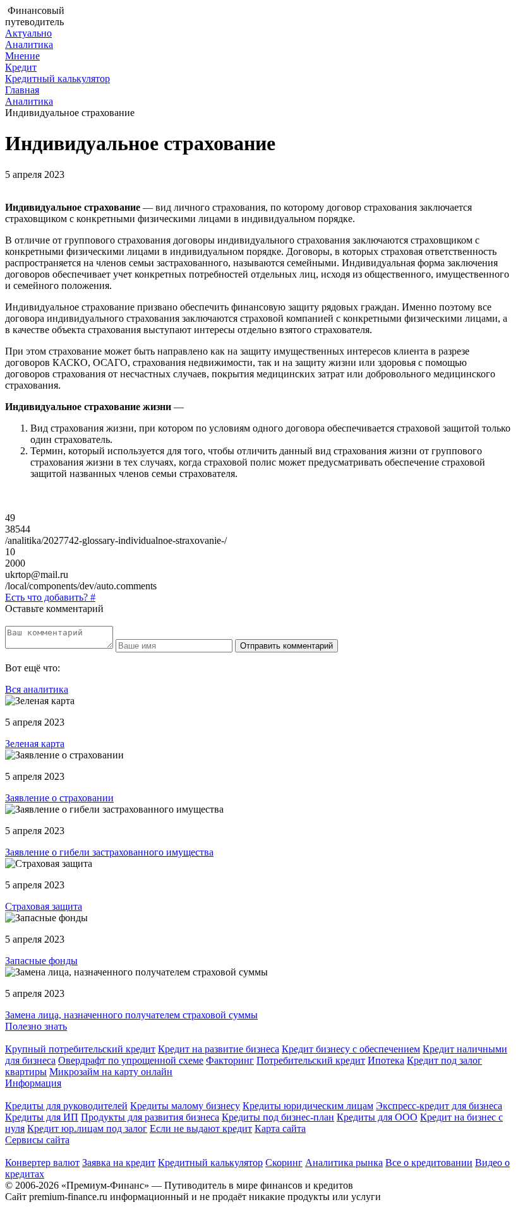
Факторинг (230, 1060)
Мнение (22, 55)
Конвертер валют (42, 1162)
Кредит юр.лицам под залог (87, 1128)
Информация (33, 1083)
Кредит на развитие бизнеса (218, 1049)
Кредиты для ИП (41, 1117)
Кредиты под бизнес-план (278, 1117)
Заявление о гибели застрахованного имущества (109, 852)
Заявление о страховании (59, 797)
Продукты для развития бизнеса (150, 1117)
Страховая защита (43, 906)
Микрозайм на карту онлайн (110, 1071)
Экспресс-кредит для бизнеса (439, 1105)
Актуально (28, 33)
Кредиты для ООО (377, 1117)
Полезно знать (36, 1026)
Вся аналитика (36, 689)
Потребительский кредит (310, 1060)
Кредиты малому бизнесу (185, 1105)
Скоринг (284, 1162)
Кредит (21, 67)
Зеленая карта (34, 743)
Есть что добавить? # (50, 597)
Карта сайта (280, 1128)
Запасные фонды (41, 960)
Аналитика (29, 44)
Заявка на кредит (118, 1162)
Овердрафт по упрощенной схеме (130, 1060)
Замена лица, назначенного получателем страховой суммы (131, 1015)
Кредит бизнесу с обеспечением (351, 1049)
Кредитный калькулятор (57, 78)
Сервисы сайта (37, 1139)
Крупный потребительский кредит (80, 1049)
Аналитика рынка (344, 1162)
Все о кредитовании (429, 1162)
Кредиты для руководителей (66, 1105)
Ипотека (386, 1060)
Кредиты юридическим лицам (308, 1105)
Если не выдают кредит (201, 1128)
